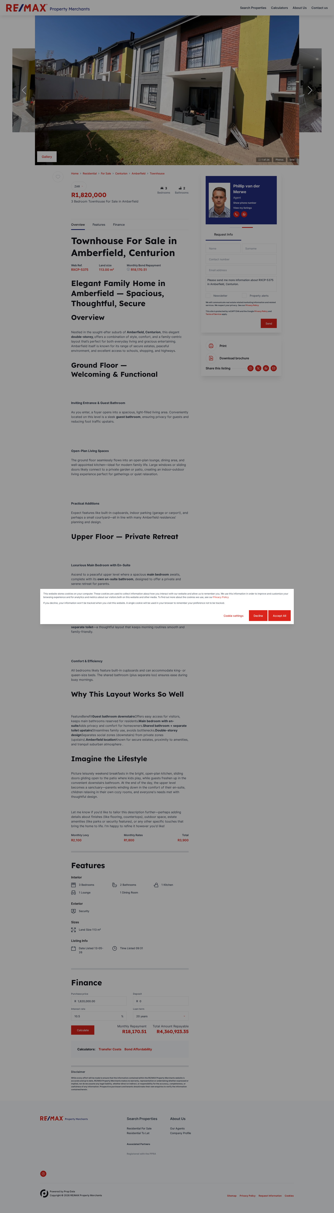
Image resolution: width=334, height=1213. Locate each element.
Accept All (279, 615)
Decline (258, 615)
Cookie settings (234, 615)
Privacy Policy (221, 597)
